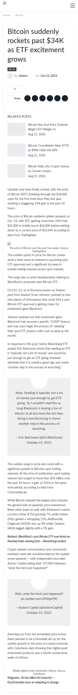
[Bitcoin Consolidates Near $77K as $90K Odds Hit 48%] (16, 150)
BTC (24, 194)
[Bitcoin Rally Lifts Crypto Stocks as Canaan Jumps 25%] (16, 171)
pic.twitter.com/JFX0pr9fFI (39, 598)
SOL (11, 519)
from (50, 487)
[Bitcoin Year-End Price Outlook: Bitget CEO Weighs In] (16, 129)
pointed (24, 317)
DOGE (25, 523)
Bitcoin (12, 69)
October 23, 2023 (39, 442)
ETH (31, 514)
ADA (11, 528)
